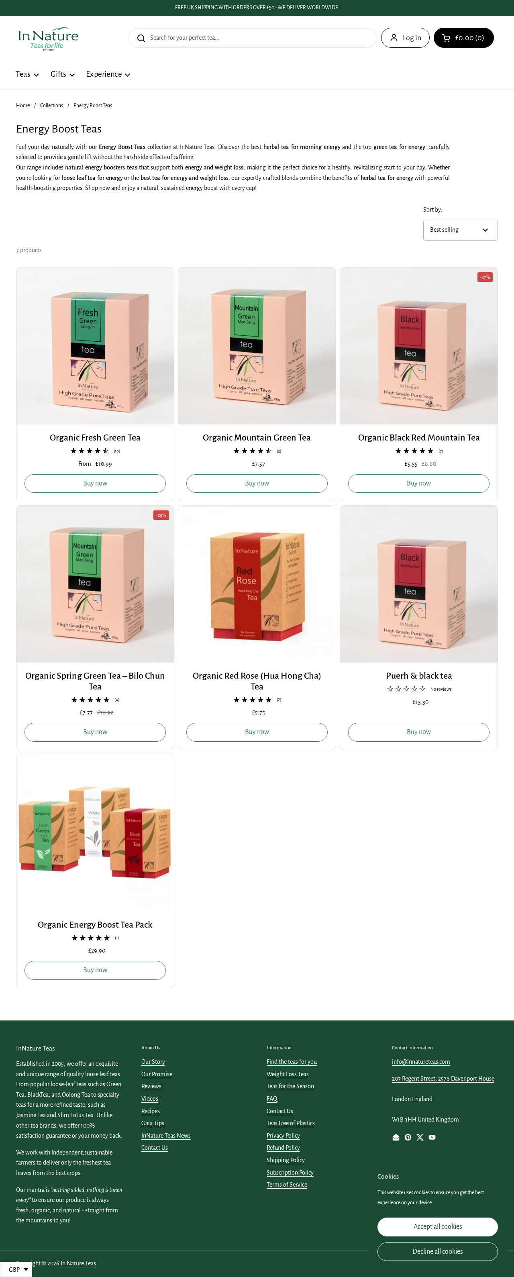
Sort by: (433, 209)
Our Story (153, 1062)
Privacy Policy (283, 1135)
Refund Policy (283, 1147)
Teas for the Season (290, 1086)
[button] (464, 38)
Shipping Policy (286, 1160)
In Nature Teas (78, 1263)
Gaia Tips (152, 1123)
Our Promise (156, 1074)
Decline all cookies (437, 1251)
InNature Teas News (166, 1135)
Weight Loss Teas (288, 1074)
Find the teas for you (292, 1062)
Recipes (150, 1111)
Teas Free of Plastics (291, 1123)
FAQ (272, 1098)
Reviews (151, 1086)
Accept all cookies (438, 1226)
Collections (51, 105)
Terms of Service (287, 1184)
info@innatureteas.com (421, 1062)
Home (23, 105)
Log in (412, 38)
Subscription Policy (290, 1172)
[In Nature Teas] (48, 38)
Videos (149, 1098)
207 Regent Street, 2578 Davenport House (443, 1078)
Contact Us (154, 1147)
